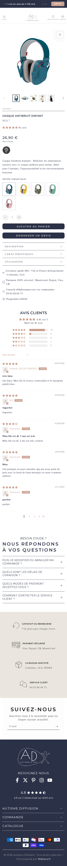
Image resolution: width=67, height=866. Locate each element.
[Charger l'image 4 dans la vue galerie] (42, 98)
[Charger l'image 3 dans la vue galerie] (33, 98)
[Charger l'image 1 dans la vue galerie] (16, 98)
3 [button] (34, 516)
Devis (57, 4)
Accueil (6, 109)
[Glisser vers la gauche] (3, 98)
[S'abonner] (58, 726)
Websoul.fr (44, 859)
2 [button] (29, 516)
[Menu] (4, 16)
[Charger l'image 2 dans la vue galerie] (24, 98)
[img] (10, 364)
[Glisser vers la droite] (63, 98)
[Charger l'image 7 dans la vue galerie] (51, 98)
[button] (53, 16)
